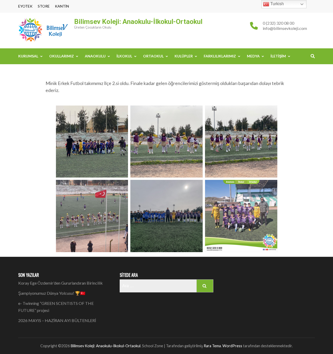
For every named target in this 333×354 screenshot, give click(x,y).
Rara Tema (212, 346)
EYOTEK (25, 6)
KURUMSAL (28, 56)
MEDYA (253, 56)
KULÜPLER (184, 56)
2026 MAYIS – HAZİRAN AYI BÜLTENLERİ (57, 320)
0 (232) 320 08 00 (278, 23)
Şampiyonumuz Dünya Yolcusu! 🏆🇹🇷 (51, 293)
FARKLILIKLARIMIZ (220, 56)
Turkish (276, 4)
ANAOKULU (95, 56)
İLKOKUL (124, 56)
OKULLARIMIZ (61, 56)
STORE (44, 6)
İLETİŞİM (278, 56)
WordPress (232, 346)
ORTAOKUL (153, 56)
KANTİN (62, 6)
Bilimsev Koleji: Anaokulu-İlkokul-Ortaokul (138, 21)
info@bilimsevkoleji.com (285, 28)
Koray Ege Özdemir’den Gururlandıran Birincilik (60, 282)
